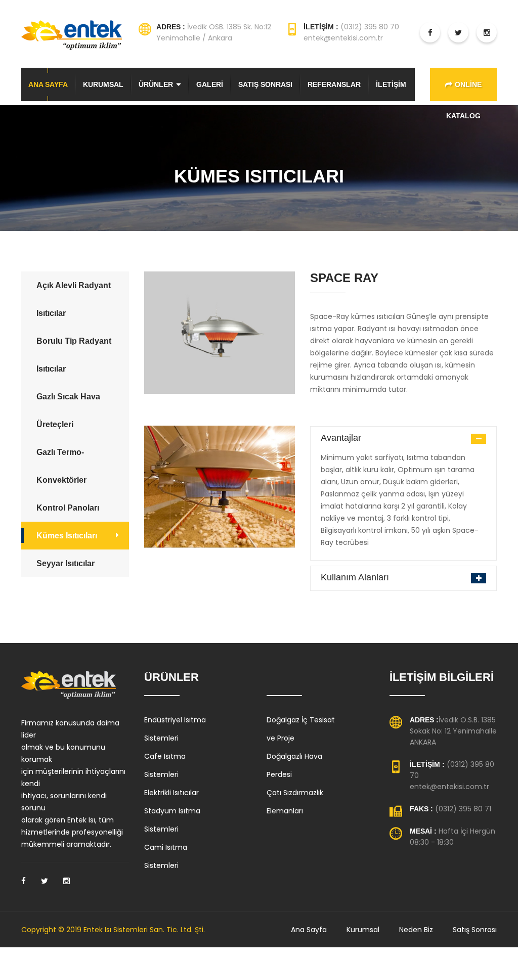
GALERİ (209, 84)
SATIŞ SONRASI (265, 84)
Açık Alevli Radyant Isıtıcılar (73, 299)
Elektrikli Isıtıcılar (171, 793)
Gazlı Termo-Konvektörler (61, 466)
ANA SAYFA (48, 84)
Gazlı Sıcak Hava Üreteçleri (68, 410)
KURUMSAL (103, 84)
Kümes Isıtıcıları (66, 535)
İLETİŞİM (391, 84)
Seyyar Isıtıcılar (65, 563)
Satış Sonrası (475, 930)
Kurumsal (363, 930)
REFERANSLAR (334, 84)
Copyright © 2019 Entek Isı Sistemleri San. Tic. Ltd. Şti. (113, 930)
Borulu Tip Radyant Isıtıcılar (73, 355)
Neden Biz (416, 930)
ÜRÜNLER (156, 84)
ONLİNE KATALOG (464, 90)
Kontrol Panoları (67, 507)
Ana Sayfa (309, 930)
